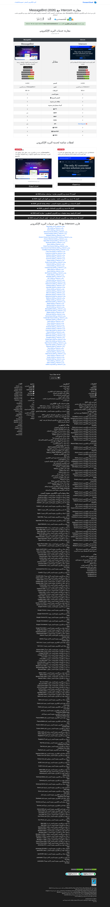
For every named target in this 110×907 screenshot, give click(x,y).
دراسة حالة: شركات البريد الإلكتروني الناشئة (58, 483)
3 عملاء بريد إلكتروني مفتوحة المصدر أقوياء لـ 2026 (52, 843)
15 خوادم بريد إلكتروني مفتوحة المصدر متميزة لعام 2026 (52, 725)
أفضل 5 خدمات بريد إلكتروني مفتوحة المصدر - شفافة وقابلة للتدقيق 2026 (56, 203)
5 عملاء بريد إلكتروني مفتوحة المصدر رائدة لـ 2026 (52, 528)
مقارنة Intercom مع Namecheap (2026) (55, 316)
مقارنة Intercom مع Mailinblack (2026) (55, 301)
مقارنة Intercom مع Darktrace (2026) (55, 255)
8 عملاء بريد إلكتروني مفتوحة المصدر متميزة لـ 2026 (53, 590)
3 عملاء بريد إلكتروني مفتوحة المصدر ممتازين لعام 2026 (53, 820)
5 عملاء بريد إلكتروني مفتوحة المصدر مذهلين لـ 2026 (53, 670)
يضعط (32, 416)
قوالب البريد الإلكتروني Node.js (61, 468)
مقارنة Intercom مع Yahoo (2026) (55, 355)
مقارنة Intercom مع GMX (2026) (55, 269)
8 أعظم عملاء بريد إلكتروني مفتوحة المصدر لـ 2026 (53, 605)
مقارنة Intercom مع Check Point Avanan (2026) (55, 246)
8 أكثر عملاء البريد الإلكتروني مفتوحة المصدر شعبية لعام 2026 (53, 708)
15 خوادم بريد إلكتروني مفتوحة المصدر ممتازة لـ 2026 (53, 533)
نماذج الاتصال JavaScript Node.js (61, 465)
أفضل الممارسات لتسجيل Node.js (60, 434)
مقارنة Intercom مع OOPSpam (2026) (55, 319)
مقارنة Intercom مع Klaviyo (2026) (55, 289)
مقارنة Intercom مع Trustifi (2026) (55, 350)
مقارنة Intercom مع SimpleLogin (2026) (55, 339)
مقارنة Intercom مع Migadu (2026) (55, 312)
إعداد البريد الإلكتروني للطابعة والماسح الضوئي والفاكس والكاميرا (85, 410)
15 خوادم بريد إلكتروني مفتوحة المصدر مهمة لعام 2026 (53, 763)
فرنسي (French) (18, 397)
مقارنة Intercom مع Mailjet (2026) (55, 303)
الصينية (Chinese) (18, 387)
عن (33, 402)
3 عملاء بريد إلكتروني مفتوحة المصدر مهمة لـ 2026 (54, 556)
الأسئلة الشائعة (54, 378)
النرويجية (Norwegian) (19, 413)
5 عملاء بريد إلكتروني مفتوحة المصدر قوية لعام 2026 (54, 771)
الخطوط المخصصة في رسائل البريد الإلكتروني (58, 449)
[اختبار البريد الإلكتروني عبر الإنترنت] (73, 874)
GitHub (31, 388)
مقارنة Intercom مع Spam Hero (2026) (55, 341)
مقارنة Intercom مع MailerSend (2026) (56, 296)
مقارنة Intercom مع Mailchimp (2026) (55, 294)
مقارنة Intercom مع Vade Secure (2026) (55, 353)
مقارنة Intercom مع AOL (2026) (56, 228)
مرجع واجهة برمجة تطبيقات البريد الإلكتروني (58, 391)
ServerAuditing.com (91, 572)
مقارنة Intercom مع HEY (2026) (55, 278)
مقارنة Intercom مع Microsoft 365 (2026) (55, 310)
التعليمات (17, 2)
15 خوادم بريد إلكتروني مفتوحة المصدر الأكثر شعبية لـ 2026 (52, 578)
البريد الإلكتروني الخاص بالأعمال (89, 556)
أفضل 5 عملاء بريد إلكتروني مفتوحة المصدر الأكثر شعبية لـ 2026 (53, 514)
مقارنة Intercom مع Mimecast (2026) (55, 314)
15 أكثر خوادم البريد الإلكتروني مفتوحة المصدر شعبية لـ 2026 (53, 643)
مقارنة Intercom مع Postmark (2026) (55, 327)
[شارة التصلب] (94, 882)
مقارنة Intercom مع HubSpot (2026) (55, 285)
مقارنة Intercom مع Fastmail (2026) (55, 264)
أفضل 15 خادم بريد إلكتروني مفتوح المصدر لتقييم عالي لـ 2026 (53, 503)
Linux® (93, 391)
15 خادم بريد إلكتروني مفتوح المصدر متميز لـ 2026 (55, 657)
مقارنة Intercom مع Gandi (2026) (55, 271)
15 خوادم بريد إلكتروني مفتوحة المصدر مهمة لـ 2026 (53, 554)
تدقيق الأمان (66, 388)
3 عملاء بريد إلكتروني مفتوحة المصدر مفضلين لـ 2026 (52, 836)
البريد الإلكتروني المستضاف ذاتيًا (61, 395)
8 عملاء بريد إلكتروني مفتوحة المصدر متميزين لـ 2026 (54, 658)
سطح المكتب (91, 393)
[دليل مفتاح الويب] (53, 135)
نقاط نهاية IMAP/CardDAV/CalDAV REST (58, 447)
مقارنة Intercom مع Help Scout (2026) (55, 282)
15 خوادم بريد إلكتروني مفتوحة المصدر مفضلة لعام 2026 (53, 756)
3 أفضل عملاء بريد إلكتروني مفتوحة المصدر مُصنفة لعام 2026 (53, 792)
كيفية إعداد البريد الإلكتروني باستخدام (84, 416)
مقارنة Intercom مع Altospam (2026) (55, 235)
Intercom (83, 43)
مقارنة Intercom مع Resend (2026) (56, 332)
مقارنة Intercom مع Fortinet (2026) (56, 266)
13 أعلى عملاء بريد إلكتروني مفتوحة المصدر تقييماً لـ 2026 (52, 583)
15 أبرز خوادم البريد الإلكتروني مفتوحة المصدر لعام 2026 (52, 718)
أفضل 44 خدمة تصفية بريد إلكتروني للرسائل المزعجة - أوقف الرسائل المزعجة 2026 (56, 218)
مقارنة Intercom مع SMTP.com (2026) (55, 334)
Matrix (31, 391)
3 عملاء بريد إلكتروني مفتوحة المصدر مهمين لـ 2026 (53, 839)
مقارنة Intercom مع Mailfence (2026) (55, 298)
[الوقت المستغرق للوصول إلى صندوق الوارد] (54, 109)
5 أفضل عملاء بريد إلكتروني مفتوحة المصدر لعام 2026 (52, 785)
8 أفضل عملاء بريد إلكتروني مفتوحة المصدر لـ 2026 (53, 694)
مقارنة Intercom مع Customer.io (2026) (55, 253)
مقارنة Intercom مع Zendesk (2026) (55, 359)
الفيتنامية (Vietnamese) (19, 433)
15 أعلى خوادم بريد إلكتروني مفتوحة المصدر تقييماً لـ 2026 (53, 518)
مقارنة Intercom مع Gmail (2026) (55, 275)
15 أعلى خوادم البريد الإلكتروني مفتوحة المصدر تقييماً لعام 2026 (55, 711)
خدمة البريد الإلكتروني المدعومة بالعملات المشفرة (57, 461)
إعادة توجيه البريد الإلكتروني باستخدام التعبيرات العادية (56, 398)
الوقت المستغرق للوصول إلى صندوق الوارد (86, 560)
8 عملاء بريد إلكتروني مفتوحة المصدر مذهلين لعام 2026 (54, 747)
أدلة (95, 400)
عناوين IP (67, 390)
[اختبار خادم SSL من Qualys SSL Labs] (83, 78)
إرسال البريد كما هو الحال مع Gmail (88, 406)
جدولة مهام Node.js (64, 470)
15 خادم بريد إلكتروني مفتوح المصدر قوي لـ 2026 (53, 622)
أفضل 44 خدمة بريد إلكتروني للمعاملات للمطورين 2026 (56, 208)
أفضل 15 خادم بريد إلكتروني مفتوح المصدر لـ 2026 (53, 495)
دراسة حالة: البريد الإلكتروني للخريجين (60, 441)
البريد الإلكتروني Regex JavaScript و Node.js (58, 452)
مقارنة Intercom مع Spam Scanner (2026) (55, 343)
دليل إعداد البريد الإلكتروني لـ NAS (88, 407)
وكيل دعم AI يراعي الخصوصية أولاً (61, 438)
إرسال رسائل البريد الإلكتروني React (60, 481)
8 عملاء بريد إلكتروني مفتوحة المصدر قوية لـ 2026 (54, 560)
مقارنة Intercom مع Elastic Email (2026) (55, 262)
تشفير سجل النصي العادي (89, 565)
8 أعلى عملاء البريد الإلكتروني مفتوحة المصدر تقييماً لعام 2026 (55, 715)
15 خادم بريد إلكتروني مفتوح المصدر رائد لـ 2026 (54, 653)
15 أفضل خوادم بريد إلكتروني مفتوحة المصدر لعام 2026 (54, 774)
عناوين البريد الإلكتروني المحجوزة (88, 567)
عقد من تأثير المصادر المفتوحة (61, 427)
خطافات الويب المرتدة (63, 397)
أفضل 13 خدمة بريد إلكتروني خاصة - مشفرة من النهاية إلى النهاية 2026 (56, 199)
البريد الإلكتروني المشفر (30, 2)
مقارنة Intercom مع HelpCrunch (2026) (55, 284)
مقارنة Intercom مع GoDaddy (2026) (55, 276)
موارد (95, 554)
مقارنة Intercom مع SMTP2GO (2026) (55, 336)
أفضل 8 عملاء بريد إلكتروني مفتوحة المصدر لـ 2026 (53, 497)
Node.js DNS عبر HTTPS (62, 467)
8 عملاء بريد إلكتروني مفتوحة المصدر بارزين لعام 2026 (53, 740)
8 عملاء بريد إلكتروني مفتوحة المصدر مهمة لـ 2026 (54, 683)
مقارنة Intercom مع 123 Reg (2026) (55, 226)
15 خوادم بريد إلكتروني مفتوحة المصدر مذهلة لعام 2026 (54, 743)
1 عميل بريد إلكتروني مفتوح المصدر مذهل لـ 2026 (53, 544)
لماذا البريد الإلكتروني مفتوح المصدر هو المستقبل (57, 490)
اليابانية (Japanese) (18, 409)
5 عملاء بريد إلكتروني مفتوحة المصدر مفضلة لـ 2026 (53, 611)
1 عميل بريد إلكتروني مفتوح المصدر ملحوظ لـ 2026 (53, 538)
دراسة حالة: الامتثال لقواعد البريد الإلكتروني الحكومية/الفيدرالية (53, 440)
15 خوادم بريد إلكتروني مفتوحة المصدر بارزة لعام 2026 (53, 736)
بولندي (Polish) (19, 415)
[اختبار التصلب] (83, 70)
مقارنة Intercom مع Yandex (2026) (56, 357)
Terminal (92, 397)
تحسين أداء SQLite (64, 479)
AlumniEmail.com (92, 569)
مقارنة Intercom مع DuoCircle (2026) (55, 258)
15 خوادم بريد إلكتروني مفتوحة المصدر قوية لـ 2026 (54, 558)
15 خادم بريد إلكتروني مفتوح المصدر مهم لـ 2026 (53, 614)
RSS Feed (30, 395)
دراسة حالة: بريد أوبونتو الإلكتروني (61, 443)
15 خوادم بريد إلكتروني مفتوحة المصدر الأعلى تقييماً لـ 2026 (53, 573)
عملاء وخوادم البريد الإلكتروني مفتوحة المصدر (55, 493)
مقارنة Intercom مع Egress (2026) (55, 260)
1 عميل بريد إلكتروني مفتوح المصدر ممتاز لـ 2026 (54, 535)
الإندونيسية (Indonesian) (19, 405)
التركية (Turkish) (18, 428)
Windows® (94, 388)
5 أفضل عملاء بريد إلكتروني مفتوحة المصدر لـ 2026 (53, 563)
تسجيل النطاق (93, 563)
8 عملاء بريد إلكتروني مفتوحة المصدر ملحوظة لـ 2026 (54, 597)
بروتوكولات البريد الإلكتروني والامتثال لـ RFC (58, 450)
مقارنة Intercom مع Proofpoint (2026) (55, 328)
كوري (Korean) (18, 411)
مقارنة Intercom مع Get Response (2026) (55, 273)
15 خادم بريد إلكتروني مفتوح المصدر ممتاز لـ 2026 (54, 660)
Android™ (92, 390)
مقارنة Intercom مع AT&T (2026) (55, 230)
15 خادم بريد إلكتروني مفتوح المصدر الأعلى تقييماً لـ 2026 (54, 636)
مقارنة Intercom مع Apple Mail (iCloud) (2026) (56, 241)
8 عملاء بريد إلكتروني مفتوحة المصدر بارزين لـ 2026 (52, 666)
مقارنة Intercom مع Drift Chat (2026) (55, 257)
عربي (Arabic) (19, 386)
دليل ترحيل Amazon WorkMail (61, 429)
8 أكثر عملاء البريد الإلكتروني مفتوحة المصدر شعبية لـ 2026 (53, 647)
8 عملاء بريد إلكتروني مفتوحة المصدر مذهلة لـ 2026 (54, 601)
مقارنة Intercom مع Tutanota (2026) (55, 352)
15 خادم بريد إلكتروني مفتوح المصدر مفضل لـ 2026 (53, 607)
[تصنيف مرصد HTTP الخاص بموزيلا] (83, 76)
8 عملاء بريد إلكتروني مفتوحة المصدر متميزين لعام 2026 (52, 729)
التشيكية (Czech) (18, 389)
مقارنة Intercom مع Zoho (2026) (55, 361)
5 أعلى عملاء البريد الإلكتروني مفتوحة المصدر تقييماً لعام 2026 (53, 806)
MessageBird (27, 43)
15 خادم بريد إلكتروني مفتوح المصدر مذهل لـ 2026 (52, 667)
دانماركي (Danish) (18, 390)
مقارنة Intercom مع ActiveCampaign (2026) (55, 233)
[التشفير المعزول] (50, 98)
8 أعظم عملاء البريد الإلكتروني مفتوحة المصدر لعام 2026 (52, 753)
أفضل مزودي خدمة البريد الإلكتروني (60, 433)
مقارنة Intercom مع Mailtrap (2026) (56, 305)
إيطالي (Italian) (18, 408)
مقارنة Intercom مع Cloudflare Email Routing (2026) (55, 249)
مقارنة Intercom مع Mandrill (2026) (56, 307)
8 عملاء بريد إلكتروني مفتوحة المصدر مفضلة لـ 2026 (53, 553)
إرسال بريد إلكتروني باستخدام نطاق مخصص (86, 404)
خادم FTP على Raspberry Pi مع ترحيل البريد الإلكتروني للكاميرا (85, 414)
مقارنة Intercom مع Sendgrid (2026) (55, 337)
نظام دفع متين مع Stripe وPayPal (60, 485)
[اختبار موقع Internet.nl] (83, 72)
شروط (32, 407)
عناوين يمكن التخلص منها (90, 562)
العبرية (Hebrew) (18, 400)
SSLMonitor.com (92, 576)
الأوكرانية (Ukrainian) (19, 430)
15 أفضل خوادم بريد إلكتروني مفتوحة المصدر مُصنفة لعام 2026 (53, 697)
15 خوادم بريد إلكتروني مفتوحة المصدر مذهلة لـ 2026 (53, 541)
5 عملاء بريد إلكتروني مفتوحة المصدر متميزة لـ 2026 (53, 531)
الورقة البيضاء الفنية (64, 386)
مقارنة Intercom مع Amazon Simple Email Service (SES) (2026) (55, 237)
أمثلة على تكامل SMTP (91, 402)
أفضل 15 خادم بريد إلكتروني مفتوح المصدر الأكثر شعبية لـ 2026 (53, 510)
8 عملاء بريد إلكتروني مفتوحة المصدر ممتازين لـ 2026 (53, 662)
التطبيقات (93, 384)
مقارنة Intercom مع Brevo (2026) (55, 244)
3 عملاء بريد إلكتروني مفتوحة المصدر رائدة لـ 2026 (54, 587)
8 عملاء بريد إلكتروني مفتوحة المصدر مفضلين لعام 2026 (53, 760)
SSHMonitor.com (92, 574)
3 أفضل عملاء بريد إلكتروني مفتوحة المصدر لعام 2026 (52, 777)
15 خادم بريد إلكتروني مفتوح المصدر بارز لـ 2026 (53, 664)
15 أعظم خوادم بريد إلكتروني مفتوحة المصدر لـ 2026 (53, 546)
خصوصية (21, 2)
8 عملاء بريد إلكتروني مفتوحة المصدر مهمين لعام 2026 (53, 767)
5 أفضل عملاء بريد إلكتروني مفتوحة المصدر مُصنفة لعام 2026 (53, 700)
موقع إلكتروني (82, 67)
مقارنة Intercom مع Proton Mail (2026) (55, 330)
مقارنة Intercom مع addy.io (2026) (55, 362)
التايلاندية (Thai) (18, 426)
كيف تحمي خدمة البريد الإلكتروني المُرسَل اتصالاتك (57, 486)
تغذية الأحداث (31, 400)
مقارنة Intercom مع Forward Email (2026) (55, 267)
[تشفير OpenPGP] (52, 131)
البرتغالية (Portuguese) (19, 418)
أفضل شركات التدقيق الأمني (62, 436)
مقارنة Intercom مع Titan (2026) (55, 348)
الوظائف (32, 418)
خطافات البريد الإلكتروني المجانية (61, 393)
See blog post (81, 124)
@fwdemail (30, 390)
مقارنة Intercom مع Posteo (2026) (55, 325)
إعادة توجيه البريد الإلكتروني (71, 23)
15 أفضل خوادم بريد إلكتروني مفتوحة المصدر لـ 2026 (53, 562)
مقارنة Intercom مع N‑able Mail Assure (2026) (56, 318)
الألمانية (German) (18, 398)
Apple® (94, 386)
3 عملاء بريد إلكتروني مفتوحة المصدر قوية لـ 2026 (52, 625)
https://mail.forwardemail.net (50, 23)
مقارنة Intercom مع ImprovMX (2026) (55, 287)
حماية (33, 404)
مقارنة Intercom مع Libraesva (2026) (55, 291)
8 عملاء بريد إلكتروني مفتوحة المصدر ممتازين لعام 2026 (53, 734)
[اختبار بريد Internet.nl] (83, 74)
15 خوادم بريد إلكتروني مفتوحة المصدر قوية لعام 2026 (54, 769)
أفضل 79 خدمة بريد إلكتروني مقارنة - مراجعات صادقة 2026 (56, 194)
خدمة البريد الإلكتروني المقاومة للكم (60, 476)
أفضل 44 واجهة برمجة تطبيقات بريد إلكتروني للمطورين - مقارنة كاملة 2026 (56, 213)
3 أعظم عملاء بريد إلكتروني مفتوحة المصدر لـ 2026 (54, 832)
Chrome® (92, 395)
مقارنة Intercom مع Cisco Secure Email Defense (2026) (55, 248)
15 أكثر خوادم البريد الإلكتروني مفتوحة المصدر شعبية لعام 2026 (53, 704)
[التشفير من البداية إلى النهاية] (53, 128)
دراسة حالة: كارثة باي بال (63, 474)
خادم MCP (66, 456)
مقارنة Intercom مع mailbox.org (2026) (56, 364)
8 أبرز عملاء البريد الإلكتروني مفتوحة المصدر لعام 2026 (53, 722)
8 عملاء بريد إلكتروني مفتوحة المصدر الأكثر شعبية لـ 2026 (53, 579)
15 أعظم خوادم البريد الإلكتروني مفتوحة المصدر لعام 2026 (53, 751)
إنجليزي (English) (18, 394)
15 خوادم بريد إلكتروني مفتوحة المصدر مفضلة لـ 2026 (53, 551)
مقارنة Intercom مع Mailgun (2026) (56, 300)
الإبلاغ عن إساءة (30, 415)
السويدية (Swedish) (20, 424)
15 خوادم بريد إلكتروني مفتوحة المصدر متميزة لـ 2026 (52, 529)
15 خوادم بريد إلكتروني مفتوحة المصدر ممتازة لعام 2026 (53, 732)
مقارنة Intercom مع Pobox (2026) (55, 323)
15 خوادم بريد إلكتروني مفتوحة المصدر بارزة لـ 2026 (55, 823)
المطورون (66, 384)
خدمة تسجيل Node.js (64, 472)
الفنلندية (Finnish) (18, 395)
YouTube (30, 393)
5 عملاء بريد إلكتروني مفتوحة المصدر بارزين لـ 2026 (55, 825)
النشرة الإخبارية (29, 386)
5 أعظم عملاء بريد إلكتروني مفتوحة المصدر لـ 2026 (52, 549)
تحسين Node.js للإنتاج (63, 459)
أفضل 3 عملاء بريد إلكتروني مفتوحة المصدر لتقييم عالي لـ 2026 (52, 507)
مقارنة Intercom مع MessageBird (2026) (55, 309)
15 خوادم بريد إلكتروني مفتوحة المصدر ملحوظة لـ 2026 (52, 536)
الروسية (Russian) (18, 420)
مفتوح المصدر (66, 400)
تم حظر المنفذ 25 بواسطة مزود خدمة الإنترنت (85, 551)
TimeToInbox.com (92, 571)
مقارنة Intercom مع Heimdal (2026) (55, 280)
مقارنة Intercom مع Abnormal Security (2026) (55, 232)
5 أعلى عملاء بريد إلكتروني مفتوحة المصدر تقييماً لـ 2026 (52, 521)
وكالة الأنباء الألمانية (29, 413)
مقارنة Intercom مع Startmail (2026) (55, 346)
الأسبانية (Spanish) (18, 422)
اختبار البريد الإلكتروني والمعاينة (61, 454)
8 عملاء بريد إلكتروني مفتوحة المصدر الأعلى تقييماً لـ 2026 (52, 576)
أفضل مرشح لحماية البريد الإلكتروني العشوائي (58, 431)
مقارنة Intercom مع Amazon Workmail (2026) (55, 239)
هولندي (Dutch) (18, 392)
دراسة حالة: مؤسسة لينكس (62, 445)
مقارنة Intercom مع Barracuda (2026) (55, 242)
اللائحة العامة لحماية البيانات (29, 410)
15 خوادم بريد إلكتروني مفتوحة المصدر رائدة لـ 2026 (53, 525)
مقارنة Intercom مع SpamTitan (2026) (55, 344)
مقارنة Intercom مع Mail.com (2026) (55, 292)
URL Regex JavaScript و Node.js (60, 488)
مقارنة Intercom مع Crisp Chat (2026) (55, 251)
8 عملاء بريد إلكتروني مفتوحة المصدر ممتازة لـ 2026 (54, 594)
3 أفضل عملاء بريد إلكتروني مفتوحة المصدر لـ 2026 (53, 630)
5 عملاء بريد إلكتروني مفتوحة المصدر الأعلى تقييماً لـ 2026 (54, 639)
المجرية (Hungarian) (19, 402)
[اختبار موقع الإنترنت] (88, 874)
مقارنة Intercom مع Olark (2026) (55, 321)
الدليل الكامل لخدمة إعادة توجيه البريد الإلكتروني (57, 458)
